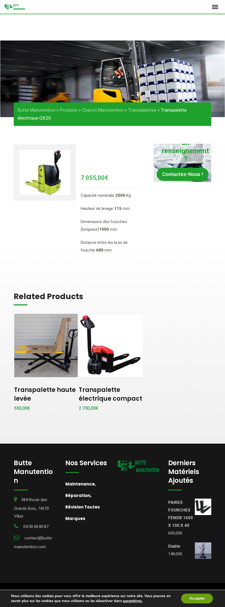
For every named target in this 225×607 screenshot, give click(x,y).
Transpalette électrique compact (110, 394)
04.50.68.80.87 (36, 526)
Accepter (197, 598)
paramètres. (132, 601)
